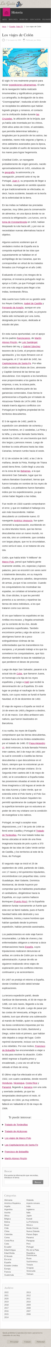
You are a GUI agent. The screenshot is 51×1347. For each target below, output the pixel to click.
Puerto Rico (20, 901)
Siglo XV (19, 27)
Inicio (4, 27)
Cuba (19, 673)
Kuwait (29, 1219)
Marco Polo (8, 562)
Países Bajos (32, 1234)
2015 (6, 1314)
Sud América (31, 1261)
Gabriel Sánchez (31, 346)
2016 (6, 1311)
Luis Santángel (29, 342)
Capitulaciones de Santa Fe (16, 363)
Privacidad (14, 1341)
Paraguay (30, 1240)
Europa (7, 1269)
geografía (10, 172)
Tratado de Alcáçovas (16, 1131)
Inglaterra (30, 1209)
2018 (6, 1305)
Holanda (29, 1200)
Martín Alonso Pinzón (16, 1158)
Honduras (7, 1083)
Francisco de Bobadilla (17, 1151)
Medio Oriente (32, 1228)
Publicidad (41, 1341)
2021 (6, 1295)
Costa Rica (31, 1083)
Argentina (8, 1209)
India (28, 1206)
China (6, 1231)
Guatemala (9, 1275)
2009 (28, 1305)
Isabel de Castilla (33, 303)
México (29, 1225)
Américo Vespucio (23, 520)
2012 (28, 1295)
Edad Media (9, 1253)
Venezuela (30, 1271)
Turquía (29, 1265)
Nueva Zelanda (32, 1231)
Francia (7, 1272)
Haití (26, 682)
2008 (28, 1308)
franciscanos (23, 338)
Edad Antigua (10, 1250)
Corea (7, 1237)
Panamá (6, 1087)
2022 (6, 1292)
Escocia (7, 1259)
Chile (6, 1228)
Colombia (8, 1234)
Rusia (28, 1258)
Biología (13, 19)
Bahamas (25, 471)
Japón (29, 1216)
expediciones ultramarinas (22, 85)
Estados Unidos (11, 1265)
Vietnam (29, 1274)
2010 (28, 1302)
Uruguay (30, 1268)
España (12, 27)
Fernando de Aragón (13, 307)
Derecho (23, 19)
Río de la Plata (32, 1250)
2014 (6, 1317)
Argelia (7, 1206)
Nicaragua (19, 1083)
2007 (28, 1311)
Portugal (29, 1247)
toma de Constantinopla (14, 222)
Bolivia (7, 1222)
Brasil (6, 1225)
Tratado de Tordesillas (16, 1124)
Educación (35, 19)
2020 (6, 1298)
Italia (28, 1212)
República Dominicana (31, 1254)
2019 (6, 1302)
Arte (4, 19)
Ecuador (8, 1247)
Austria (7, 1212)
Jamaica (28, 1087)
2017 (6, 1308)
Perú (28, 1244)
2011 (28, 1298)
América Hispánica (12, 1203)
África (6, 1216)
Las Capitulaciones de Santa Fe (21, 1145)
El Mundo (8, 1256)
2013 (28, 1292)
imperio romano (33, 1203)
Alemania (8, 1200)
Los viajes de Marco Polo (18, 1138)
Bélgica (7, 1219)
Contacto (27, 1341)
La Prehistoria (32, 1222)
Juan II (15, 181)
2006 (28, 1314)
